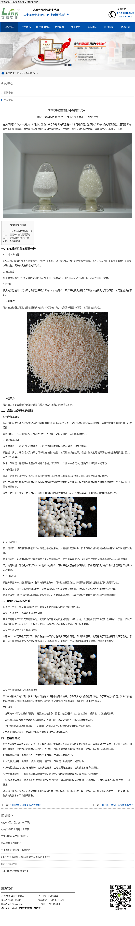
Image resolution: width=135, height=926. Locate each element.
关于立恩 (75, 27)
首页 (19, 73)
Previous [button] (6, 51)
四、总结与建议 (11, 241)
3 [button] (70, 65)
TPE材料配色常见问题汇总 (15, 836)
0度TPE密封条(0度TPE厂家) (15, 822)
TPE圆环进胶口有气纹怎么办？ (118, 805)
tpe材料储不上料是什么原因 (15, 829)
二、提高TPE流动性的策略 (16, 234)
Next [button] (128, 51)
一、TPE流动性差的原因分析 (18, 231)
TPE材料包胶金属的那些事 (15, 871)
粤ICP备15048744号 (48, 896)
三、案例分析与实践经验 (16, 238)
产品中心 (26, 27)
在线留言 (108, 27)
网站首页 (9, 27)
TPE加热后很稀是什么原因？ (16, 850)
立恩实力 (59, 27)
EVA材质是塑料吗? (11, 843)
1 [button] (64, 65)
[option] (67, 51)
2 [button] (67, 65)
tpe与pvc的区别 (9, 864)
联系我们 (125, 27)
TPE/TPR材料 (43, 27)
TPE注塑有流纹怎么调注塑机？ (26, 805)
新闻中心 (92, 27)
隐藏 (23, 225)
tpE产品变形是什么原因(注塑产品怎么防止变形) (25, 857)
